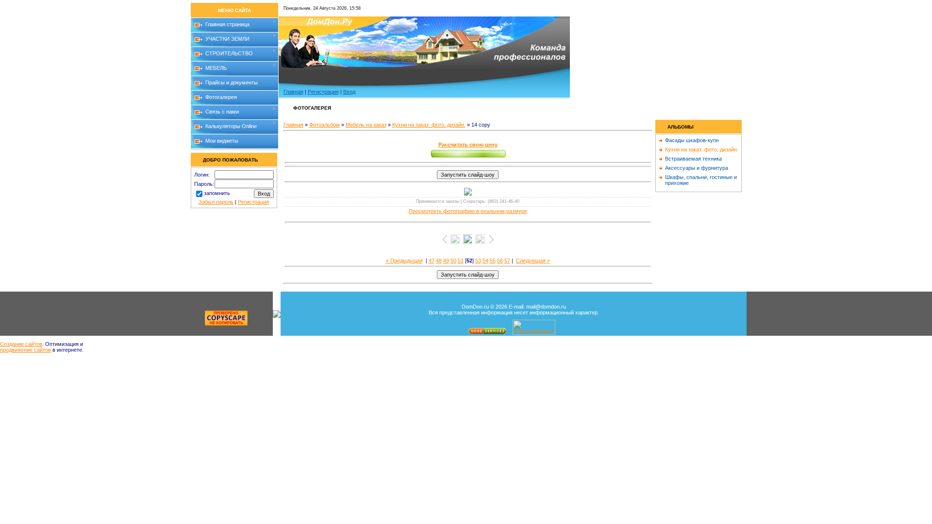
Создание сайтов (21, 344)
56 (500, 260)
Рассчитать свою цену (468, 144)
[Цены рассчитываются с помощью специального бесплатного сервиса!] (468, 158)
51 (461, 260)
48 (439, 260)
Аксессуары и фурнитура (696, 168)
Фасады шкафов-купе (692, 140)
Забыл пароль (216, 202)
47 (431, 260)
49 (446, 260)
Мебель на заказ (366, 125)
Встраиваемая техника (693, 159)
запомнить (217, 193)
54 (485, 260)
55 (493, 260)
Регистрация (253, 202)
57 (507, 260)
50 (453, 260)
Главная (293, 92)
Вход (349, 92)
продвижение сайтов (25, 350)
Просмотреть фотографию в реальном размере (468, 211)
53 (478, 260)
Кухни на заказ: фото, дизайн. (429, 125)
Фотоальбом (324, 125)
